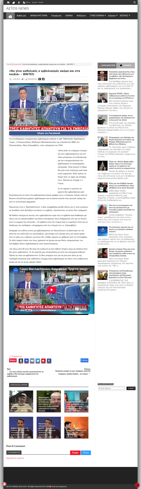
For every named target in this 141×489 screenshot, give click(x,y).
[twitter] (13, 2)
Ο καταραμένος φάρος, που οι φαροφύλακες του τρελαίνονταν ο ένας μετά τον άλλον (122, 118)
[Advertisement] (70, 40)
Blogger (75, 453)
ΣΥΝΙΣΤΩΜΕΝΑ (97, 16)
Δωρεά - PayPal (37, 2)
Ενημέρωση (17, 356)
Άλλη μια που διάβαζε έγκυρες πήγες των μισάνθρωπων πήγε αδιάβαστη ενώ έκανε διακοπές (121, 186)
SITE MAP (45, 486)
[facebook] (18, 2)
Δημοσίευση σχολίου (15, 458)
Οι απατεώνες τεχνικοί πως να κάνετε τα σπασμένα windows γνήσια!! (121, 229)
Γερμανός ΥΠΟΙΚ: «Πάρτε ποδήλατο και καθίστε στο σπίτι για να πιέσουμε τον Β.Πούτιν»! (122, 96)
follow (28, 2)
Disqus (86, 453)
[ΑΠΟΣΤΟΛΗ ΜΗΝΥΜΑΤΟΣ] (8, 2)
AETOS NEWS (17, 8)
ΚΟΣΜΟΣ (124, 16)
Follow (84, 360)
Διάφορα (112, 16)
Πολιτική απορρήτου (59, 486)
